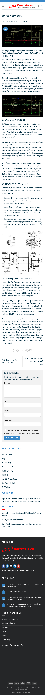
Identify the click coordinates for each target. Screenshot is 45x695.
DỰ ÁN (32, 687)
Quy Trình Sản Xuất (8, 623)
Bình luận (8, 383)
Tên (6, 401)
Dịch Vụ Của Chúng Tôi (10, 619)
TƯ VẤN (25, 687)
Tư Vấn (4, 13)
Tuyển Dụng (6, 640)
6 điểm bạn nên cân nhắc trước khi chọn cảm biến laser (34, 361)
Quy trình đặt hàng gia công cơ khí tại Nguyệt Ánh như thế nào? (21, 514)
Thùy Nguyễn (22, 21)
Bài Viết (4, 636)
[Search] (38, 6)
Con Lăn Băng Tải (8, 467)
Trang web (8, 420)
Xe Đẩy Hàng (6, 487)
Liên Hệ (4, 632)
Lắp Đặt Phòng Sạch (9, 479)
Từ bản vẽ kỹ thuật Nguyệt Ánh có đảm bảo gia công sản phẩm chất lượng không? (24, 605)
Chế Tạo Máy (6, 463)
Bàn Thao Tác (7, 455)
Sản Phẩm (5, 627)
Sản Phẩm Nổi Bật (8, 483)
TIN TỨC (38, 687)
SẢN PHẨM (18, 687)
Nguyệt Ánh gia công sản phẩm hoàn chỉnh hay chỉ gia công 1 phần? (21, 525)
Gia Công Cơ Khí (7, 471)
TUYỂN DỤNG (19, 689)
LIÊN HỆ (27, 689)
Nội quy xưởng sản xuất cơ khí (12, 520)
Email (6, 411)
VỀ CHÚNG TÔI (8, 687)
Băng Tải (5, 459)
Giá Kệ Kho (5, 475)
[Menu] (3, 6)
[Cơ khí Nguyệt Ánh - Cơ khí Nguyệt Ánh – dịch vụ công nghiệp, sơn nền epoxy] (22, 6)
